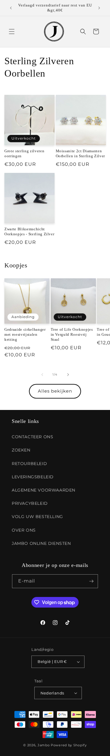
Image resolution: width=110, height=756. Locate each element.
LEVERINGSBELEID (33, 476)
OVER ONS (24, 530)
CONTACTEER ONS (32, 436)
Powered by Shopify (69, 745)
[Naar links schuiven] (42, 374)
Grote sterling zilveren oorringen (24, 153)
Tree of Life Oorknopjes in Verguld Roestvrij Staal (72, 334)
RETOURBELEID (29, 463)
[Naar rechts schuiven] (68, 374)
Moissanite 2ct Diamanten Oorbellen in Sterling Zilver (80, 153)
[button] (11, 31)
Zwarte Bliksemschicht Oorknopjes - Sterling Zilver (29, 231)
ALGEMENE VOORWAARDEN (43, 490)
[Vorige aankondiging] (10, 7)
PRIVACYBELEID (30, 503)
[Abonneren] (91, 581)
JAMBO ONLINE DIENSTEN (41, 543)
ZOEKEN (21, 450)
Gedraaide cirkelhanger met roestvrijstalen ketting (25, 334)
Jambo (44, 745)
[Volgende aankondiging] (99, 7)
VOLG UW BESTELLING (37, 516)
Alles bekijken (55, 391)
